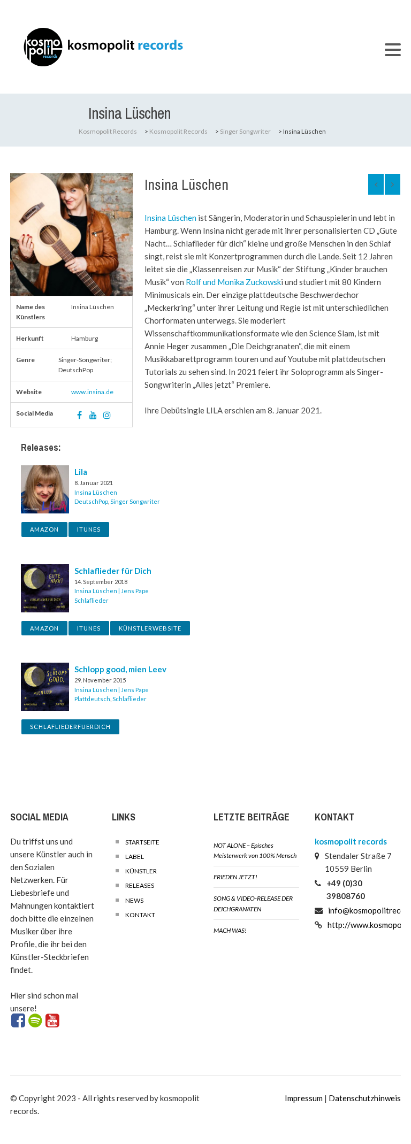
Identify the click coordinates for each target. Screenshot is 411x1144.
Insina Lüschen (170, 217)
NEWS (134, 900)
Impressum (304, 1098)
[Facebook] (18, 1021)
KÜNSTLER (141, 871)
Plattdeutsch (92, 698)
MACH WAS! (230, 930)
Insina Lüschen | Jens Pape (111, 590)
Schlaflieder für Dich (112, 570)
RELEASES (139, 885)
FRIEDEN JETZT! (235, 877)
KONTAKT (140, 915)
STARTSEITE (142, 842)
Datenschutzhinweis (365, 1098)
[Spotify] (35, 1021)
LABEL (134, 857)
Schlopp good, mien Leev (120, 669)
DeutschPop (91, 501)
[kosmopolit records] (192, 47)
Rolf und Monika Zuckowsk (233, 282)
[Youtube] (52, 1021)
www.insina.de (92, 392)
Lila (80, 472)
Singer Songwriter (135, 501)
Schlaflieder (91, 600)
